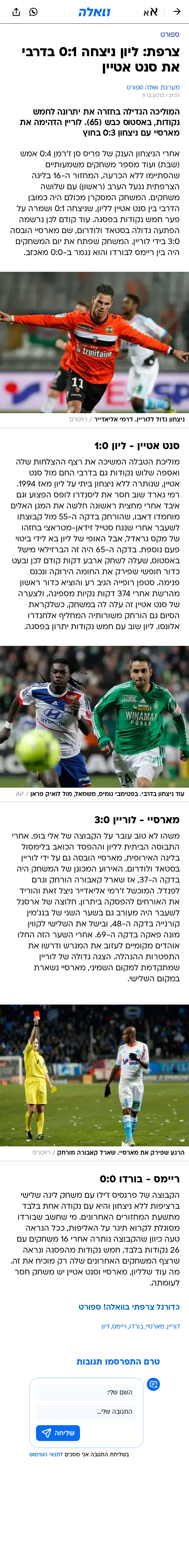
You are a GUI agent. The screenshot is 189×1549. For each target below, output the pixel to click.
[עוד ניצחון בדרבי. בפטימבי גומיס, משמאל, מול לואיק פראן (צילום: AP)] (94, 724)
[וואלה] (94, 11)
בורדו (136, 1327)
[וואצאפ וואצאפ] (33, 11)
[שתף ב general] (16, 12)
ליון (105, 1327)
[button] (150, 12)
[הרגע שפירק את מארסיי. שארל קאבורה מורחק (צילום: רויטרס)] (94, 1083)
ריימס (119, 1327)
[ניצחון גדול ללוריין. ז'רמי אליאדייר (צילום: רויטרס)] (94, 350)
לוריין (173, 1327)
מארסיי (155, 1327)
